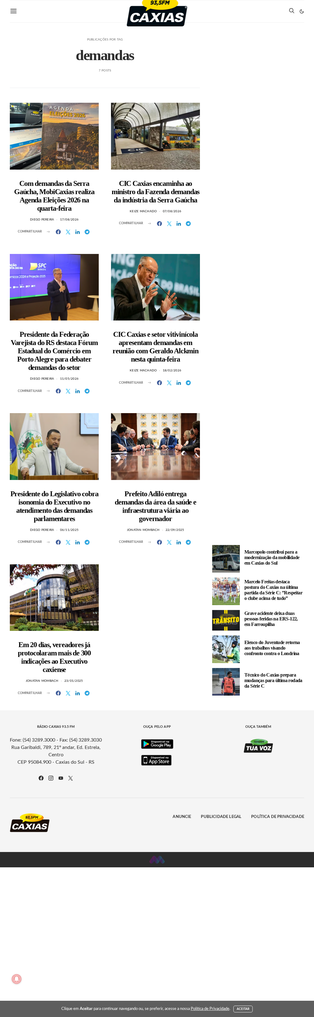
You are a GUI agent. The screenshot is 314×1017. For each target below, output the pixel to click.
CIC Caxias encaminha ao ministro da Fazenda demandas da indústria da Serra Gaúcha (155, 191)
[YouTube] (60, 778)
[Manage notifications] (16, 979)
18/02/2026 (172, 370)
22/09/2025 (175, 530)
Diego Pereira (42, 219)
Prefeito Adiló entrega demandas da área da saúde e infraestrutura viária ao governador (155, 506)
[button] (301, 11)
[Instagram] (51, 778)
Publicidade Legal (221, 817)
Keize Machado (143, 211)
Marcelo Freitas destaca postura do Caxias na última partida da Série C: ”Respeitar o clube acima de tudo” (273, 590)
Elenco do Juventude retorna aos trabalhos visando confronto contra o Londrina (272, 648)
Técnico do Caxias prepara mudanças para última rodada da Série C (273, 680)
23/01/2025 (73, 680)
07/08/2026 (172, 211)
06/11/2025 (69, 530)
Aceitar (243, 1009)
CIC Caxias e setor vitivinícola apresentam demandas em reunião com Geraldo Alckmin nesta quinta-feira (155, 346)
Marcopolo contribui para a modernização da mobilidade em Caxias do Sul (271, 557)
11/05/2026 (69, 378)
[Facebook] (41, 778)
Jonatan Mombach (143, 530)
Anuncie (182, 817)
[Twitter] (70, 778)
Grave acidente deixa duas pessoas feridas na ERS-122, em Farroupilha (271, 619)
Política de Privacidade (277, 817)
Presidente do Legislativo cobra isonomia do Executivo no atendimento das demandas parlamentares (54, 506)
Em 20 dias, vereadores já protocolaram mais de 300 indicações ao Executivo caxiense (54, 657)
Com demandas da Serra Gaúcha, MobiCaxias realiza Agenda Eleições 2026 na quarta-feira (54, 195)
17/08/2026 (69, 219)
